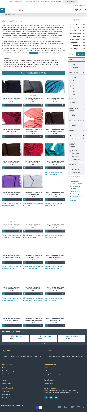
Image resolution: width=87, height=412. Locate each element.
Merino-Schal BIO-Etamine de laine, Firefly (33, 224)
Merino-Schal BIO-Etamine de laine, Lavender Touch (33, 287)
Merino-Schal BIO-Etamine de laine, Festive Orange (11, 224)
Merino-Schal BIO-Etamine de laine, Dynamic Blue (55, 193)
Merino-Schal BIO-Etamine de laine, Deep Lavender (11, 193)
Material (72, 98)
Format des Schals (73, 145)
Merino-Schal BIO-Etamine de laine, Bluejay (55, 99)
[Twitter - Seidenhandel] (51, 397)
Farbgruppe (74, 72)
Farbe (71, 59)
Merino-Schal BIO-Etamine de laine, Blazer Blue (11, 99)
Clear (81, 54)
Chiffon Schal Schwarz (40, 336)
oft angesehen (18, 331)
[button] (42, 343)
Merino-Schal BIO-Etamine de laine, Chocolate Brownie (11, 162)
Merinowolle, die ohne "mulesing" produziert (48, 29)
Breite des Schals (73, 109)
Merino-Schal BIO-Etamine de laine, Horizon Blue (55, 256)
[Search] (80, 10)
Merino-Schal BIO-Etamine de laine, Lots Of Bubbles (11, 319)
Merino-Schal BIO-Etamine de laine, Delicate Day (33, 193)
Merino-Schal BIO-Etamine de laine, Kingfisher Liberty (11, 287)
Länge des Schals (76, 120)
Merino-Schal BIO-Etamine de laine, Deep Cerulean (55, 162)
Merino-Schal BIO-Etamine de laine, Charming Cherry (33, 130)
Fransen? (73, 165)
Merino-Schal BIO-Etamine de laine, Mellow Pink (55, 319)
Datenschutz (59, 1)
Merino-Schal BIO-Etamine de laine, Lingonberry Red (55, 287)
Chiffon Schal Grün (68, 336)
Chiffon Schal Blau (11, 336)
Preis (71, 130)
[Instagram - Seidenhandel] (56, 397)
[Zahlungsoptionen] (83, 407)
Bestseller (6, 331)
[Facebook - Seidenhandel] (46, 397)
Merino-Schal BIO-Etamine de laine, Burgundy (11, 130)
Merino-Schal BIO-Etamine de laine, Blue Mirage (33, 99)
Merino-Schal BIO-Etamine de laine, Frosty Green (55, 224)
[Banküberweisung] (78, 407)
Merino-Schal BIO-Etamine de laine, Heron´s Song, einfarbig (11, 256)
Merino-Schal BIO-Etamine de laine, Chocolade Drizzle (55, 130)
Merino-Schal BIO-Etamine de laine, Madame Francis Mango (33, 319)
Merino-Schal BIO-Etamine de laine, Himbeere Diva (33, 256)
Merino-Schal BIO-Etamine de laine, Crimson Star (33, 162)
